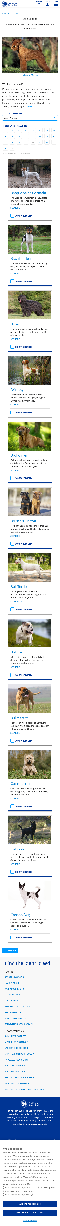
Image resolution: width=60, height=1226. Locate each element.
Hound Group (12, 983)
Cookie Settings (30, 1220)
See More (15, 208)
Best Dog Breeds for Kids (18, 1077)
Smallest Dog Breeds (16, 1036)
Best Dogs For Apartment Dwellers (24, 1089)
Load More (10, 950)
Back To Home (11, 13)
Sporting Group (13, 977)
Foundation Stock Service (19, 1024)
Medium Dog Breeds (15, 1042)
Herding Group (13, 1012)
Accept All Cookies (30, 1204)
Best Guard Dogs (14, 1071)
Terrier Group (12, 995)
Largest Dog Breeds (15, 1048)
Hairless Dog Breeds (16, 1083)
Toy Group (10, 1001)
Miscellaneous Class (16, 1018)
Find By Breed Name (13, 114)
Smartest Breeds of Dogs (18, 1054)
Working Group (13, 989)
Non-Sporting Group (16, 1006)
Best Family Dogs (14, 1065)
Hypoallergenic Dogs (17, 1060)
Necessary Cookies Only (29, 1212)
